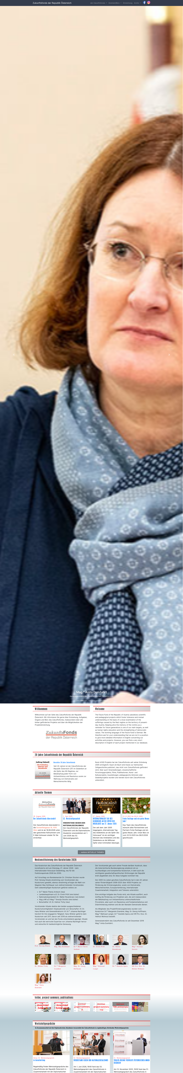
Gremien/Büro (114, 3)
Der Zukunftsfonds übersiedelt (44, 819)
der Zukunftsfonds (98, 3)
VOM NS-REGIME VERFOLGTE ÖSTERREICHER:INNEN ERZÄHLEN (132, 1060)
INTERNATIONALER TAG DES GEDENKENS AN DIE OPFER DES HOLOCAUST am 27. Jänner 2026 (104, 821)
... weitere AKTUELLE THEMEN (91, 852)
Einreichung (127, 3)
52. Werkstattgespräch (71, 819)
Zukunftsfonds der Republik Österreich (52, 3)
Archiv (137, 3)
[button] (13, 354)
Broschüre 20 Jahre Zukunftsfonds (64, 762)
